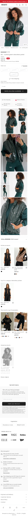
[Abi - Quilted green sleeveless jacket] (23, 114)
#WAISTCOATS (21, 425)
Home (2, 47)
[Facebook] (3, 507)
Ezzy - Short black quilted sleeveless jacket (18, 268)
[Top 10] (7, 321)
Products (7, 47)
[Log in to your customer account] (19, 4)
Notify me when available (13, 91)
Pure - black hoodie (5, 332)
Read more (6, 481)
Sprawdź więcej (14, 385)
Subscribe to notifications (9, 458)
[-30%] (7, 356)
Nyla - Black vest (5, 267)
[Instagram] (16, 507)
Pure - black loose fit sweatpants (19, 332)
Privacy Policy (21, 411)
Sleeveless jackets (14, 47)
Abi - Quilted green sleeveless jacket (5, 367)
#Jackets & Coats (8, 425)
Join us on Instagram (8, 487)
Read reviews (6, 473)
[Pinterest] (10, 507)
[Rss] (24, 507)
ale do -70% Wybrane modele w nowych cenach (14, 1)
